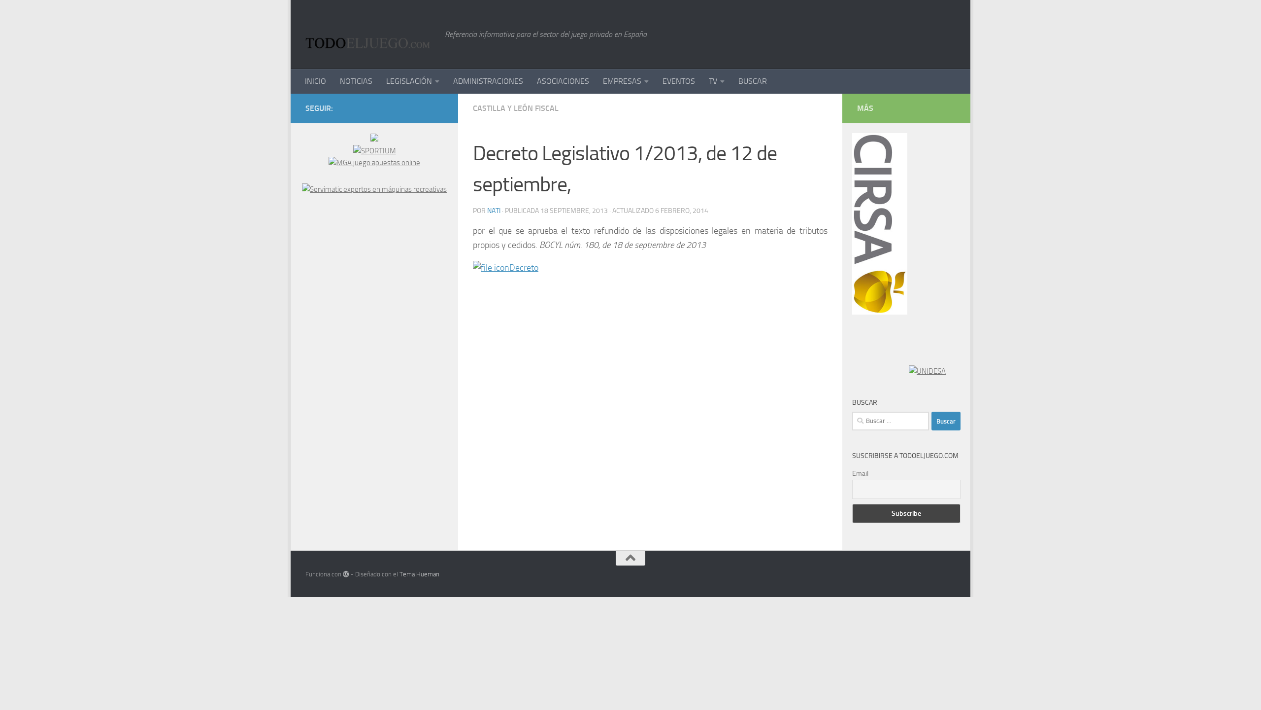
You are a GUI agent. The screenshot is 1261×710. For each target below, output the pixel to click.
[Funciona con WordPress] (346, 574)
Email (860, 473)
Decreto (523, 267)
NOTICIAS (356, 81)
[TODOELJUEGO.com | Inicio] (370, 34)
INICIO (315, 81)
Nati (493, 211)
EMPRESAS (622, 81)
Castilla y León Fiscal (516, 108)
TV (713, 81)
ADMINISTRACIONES (488, 81)
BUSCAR (752, 81)
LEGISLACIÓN (409, 81)
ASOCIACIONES (563, 81)
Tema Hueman (419, 574)
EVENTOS (679, 81)
